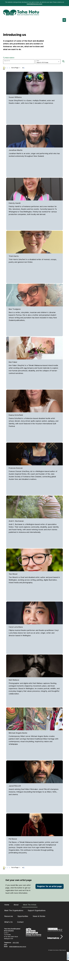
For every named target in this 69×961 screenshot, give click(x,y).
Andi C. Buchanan (16, 521)
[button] (68, 958)
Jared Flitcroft (15, 786)
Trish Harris (14, 256)
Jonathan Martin (15, 150)
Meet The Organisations (13, 910)
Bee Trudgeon (15, 309)
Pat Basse (13, 839)
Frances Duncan (16, 468)
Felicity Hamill (14, 203)
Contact (20, 922)
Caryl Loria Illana (16, 627)
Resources (8, 916)
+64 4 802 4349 (11, 943)
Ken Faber (13, 362)
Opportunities (23, 916)
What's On (8, 922)
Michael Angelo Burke (18, 733)
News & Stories (39, 916)
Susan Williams (15, 97)
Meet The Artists (29, 905)
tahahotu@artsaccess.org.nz (34, 4)
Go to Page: (15, 68)
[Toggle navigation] (64, 20)
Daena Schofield (16, 415)
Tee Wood (13, 574)
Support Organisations (37, 910)
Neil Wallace (14, 680)
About (16, 905)
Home (6, 905)
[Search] (63, 61)
